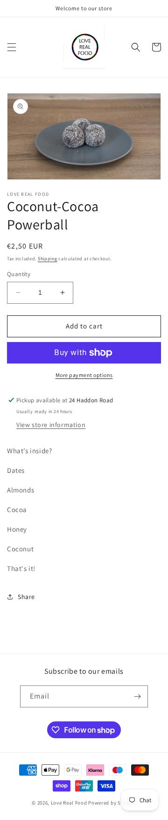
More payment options (84, 374)
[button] (11, 47)
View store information (50, 425)
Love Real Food (69, 802)
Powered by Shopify (112, 802)
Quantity (18, 274)
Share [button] (26, 596)
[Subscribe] (137, 696)
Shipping (47, 259)
